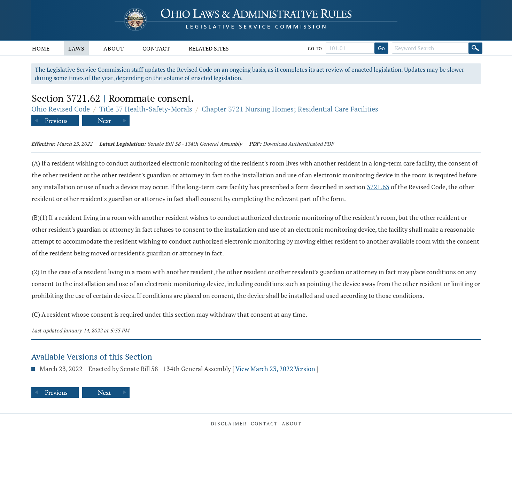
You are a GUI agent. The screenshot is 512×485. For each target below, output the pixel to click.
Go (381, 48)
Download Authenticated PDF (298, 143)
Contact (156, 48)
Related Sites (209, 48)
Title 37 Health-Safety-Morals (145, 109)
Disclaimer (229, 423)
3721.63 (378, 187)
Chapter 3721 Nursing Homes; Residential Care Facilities (290, 109)
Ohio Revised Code (60, 109)
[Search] (475, 48)
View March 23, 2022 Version (275, 368)
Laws (76, 48)
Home (41, 48)
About (113, 48)
